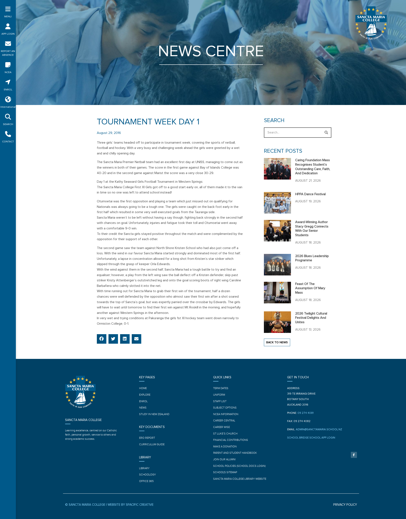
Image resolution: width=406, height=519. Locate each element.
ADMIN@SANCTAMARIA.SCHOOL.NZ (319, 429)
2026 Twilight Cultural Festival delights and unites (311, 318)
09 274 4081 (306, 413)
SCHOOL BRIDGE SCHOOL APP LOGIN (311, 437)
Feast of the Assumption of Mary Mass (310, 288)
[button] (101, 339)
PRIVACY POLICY (345, 504)
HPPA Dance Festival (310, 194)
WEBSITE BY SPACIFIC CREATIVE (131, 504)
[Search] (326, 132)
